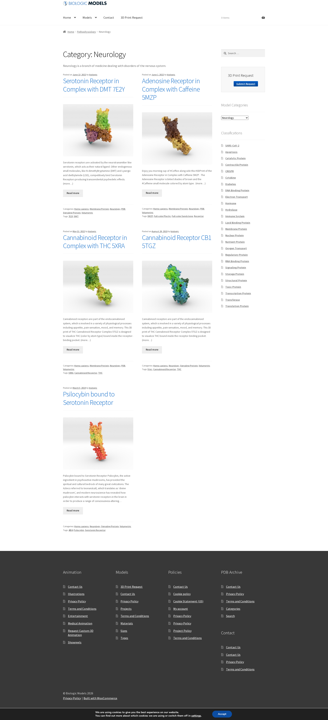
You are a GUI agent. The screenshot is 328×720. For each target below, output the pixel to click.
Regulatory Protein (236, 254)
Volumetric (87, 212)
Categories (233, 609)
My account (180, 609)
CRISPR (229, 171)
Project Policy (182, 631)
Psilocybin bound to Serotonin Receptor (89, 398)
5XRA (71, 372)
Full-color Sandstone (182, 216)
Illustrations (76, 594)
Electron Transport (236, 197)
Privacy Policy (77, 601)
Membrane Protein (99, 208)
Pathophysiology (86, 31)
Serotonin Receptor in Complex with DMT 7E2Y (94, 85)
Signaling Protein (72, 212)
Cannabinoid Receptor (85, 372)
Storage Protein (234, 274)
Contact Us (75, 587)
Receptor (199, 216)
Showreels (74, 642)
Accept (222, 714)
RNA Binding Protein (237, 261)
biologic (93, 74)
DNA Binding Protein (237, 190)
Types (124, 638)
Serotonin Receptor (95, 530)
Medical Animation (80, 623)
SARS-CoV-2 (232, 145)
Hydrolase (231, 209)
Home (67, 17)
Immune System (234, 216)
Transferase (232, 299)
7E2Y (71, 216)
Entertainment (78, 616)
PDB (123, 208)
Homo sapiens (81, 208)
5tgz (149, 369)
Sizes (124, 631)
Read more (73, 193)
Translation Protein (237, 306)
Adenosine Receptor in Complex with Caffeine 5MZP (171, 89)
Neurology (115, 208)
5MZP (150, 216)
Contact (108, 17)
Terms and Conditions (82, 609)
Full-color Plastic (162, 216)
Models (87, 17)
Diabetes (230, 184)
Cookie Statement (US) (188, 601)
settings (196, 716)
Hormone (230, 203)
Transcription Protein (238, 293)
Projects (126, 609)
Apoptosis (231, 152)
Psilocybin (79, 530)
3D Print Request (132, 17)
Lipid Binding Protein (237, 222)
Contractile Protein (236, 164)
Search (230, 616)
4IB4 (71, 530)
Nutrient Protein (235, 242)
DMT (76, 216)
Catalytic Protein (235, 158)
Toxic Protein (233, 287)
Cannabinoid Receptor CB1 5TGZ (176, 241)
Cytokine (230, 177)
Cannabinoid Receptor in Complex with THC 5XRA (95, 241)
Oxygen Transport (236, 248)
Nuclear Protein (234, 235)
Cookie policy (182, 594)
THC (100, 372)
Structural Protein (236, 280)
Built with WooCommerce (100, 698)
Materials (127, 623)
